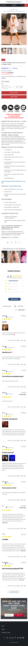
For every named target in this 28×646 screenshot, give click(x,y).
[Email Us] (5, 638)
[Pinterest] (15, 638)
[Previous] (2, 29)
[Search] (22, 5)
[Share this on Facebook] (11, 242)
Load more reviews (14, 591)
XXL (21, 87)
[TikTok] (18, 638)
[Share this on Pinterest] (15, 242)
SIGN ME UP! (19, 615)
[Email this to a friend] (19, 242)
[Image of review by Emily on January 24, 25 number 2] (12, 458)
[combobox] (20, 309)
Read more (5, 522)
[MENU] (0, 5)
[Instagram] (10, 638)
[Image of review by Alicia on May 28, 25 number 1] (5, 424)
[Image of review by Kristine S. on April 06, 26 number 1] (5, 327)
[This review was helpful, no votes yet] (21, 340)
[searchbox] (8, 306)
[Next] (25, 29)
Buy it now (14, 96)
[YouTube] (23, 638)
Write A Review (14, 299)
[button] (14, 257)
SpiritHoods (15, 642)
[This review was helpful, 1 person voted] (21, 556)
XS (3, 87)
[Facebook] (7, 638)
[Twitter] (20, 638)
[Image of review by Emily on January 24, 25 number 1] (5, 458)
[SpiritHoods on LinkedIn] (12, 638)
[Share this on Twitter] (7, 242)
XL (17, 87)
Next (17, 9)
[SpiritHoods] (14, 5)
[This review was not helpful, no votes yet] (24, 340)
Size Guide (6, 81)
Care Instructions (15, 186)
